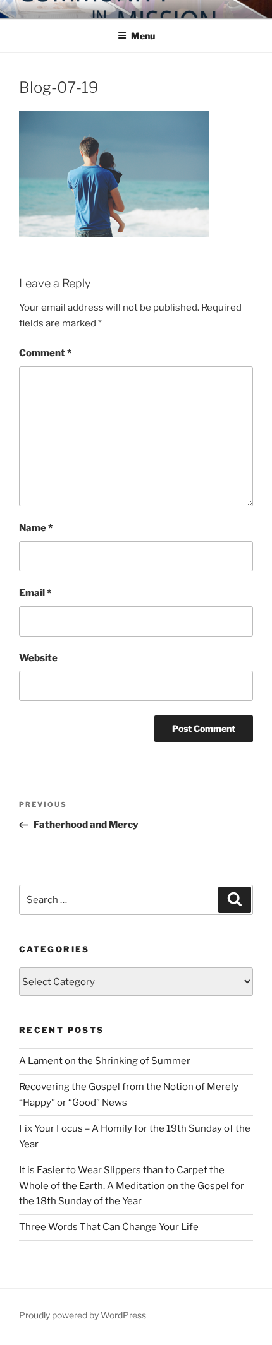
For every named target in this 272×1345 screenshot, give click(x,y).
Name (36, 528)
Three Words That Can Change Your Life (109, 1227)
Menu (143, 35)
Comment (45, 353)
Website (38, 658)
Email (35, 593)
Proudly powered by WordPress (82, 1315)
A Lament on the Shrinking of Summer (104, 1061)
